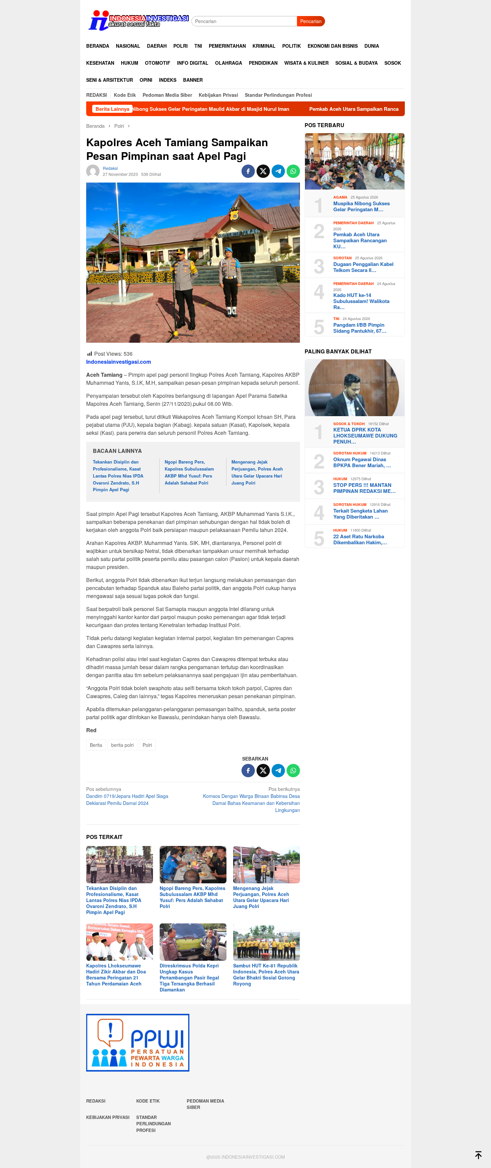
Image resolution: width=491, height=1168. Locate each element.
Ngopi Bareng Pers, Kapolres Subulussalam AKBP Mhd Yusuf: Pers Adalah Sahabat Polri (189, 472)
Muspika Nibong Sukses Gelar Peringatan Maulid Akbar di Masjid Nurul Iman (154, 109)
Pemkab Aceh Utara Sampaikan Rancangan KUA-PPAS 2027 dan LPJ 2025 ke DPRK (361, 109)
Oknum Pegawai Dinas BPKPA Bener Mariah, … (362, 462)
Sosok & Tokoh (349, 423)
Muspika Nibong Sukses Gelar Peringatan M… (361, 206)
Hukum (340, 479)
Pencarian (311, 21)
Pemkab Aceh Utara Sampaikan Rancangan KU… (360, 241)
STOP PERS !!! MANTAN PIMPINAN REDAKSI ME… (364, 488)
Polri (147, 745)
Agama (340, 197)
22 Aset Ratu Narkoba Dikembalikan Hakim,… (360, 539)
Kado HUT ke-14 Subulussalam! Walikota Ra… (361, 301)
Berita (96, 745)
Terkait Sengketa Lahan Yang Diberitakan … (360, 514)
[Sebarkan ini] (248, 171)
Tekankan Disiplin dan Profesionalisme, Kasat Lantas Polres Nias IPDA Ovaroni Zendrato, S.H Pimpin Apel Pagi (118, 476)
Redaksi (96, 1101)
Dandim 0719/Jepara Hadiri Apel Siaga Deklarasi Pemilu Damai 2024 (127, 796)
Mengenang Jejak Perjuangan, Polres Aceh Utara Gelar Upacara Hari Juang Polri (257, 472)
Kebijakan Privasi (108, 1117)
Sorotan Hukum (349, 453)
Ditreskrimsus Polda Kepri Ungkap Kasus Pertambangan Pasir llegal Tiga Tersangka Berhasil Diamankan (189, 977)
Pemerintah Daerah (353, 223)
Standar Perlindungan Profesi (153, 1123)
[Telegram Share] (278, 171)
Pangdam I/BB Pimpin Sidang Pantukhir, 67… (359, 328)
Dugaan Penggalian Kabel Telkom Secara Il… (363, 267)
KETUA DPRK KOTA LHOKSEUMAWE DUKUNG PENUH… (365, 436)
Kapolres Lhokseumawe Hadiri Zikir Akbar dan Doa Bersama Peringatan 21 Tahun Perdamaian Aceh (116, 974)
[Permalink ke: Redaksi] (93, 170)
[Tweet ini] (263, 171)
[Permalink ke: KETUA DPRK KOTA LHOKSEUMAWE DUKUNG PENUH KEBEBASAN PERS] (355, 387)
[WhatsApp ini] (293, 171)
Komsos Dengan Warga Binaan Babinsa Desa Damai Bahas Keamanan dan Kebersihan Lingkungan (251, 799)
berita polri (122, 745)
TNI (336, 318)
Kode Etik (148, 1101)
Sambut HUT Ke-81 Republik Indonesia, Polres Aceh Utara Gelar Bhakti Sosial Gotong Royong (266, 974)
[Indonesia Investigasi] (138, 20)
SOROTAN (342, 258)
